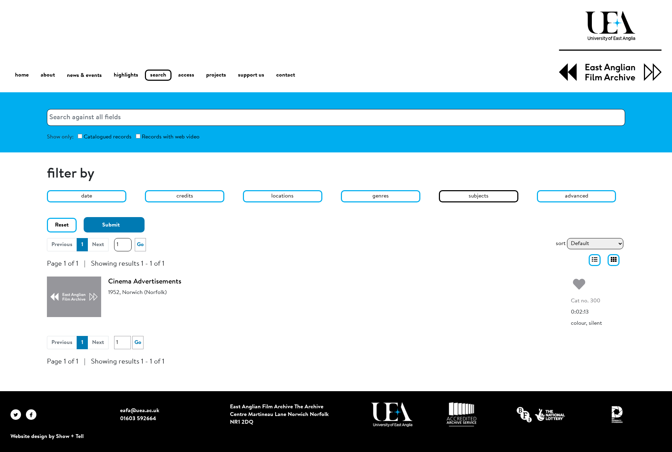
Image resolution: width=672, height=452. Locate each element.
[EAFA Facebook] (33, 414)
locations (282, 196)
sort (561, 243)
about (48, 75)
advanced (576, 196)
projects (216, 75)
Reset (62, 225)
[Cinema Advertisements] (74, 297)
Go (140, 244)
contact (285, 75)
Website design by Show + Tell (47, 436)
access (186, 75)
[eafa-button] (595, 260)
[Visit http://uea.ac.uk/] (391, 414)
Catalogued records (107, 137)
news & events (84, 75)
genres (380, 196)
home (22, 75)
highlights (126, 75)
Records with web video (170, 137)
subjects (479, 196)
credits (184, 196)
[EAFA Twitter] (18, 414)
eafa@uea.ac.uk (139, 411)
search (158, 75)
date (86, 196)
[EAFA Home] (610, 46)
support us (251, 75)
